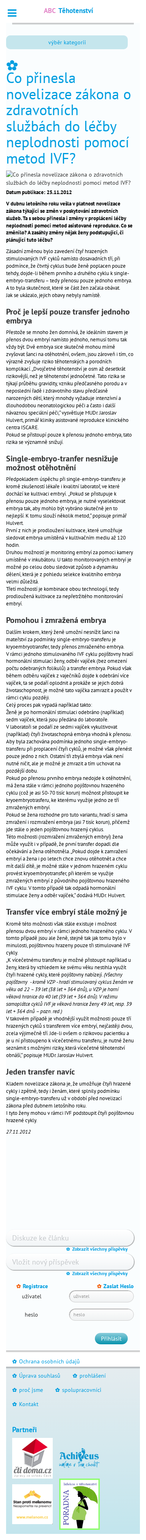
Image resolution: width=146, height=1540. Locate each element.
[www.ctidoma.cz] (32, 1457)
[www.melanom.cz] (32, 1503)
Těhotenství (68, 10)
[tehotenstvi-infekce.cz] (79, 1503)
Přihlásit (111, 1338)
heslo (31, 1314)
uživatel (31, 1296)
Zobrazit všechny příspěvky (97, 1249)
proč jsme (27, 1390)
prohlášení (89, 1375)
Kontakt (25, 1404)
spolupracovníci (78, 1390)
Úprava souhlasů (36, 1375)
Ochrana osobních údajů (46, 1361)
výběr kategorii (67, 42)
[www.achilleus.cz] (79, 1457)
